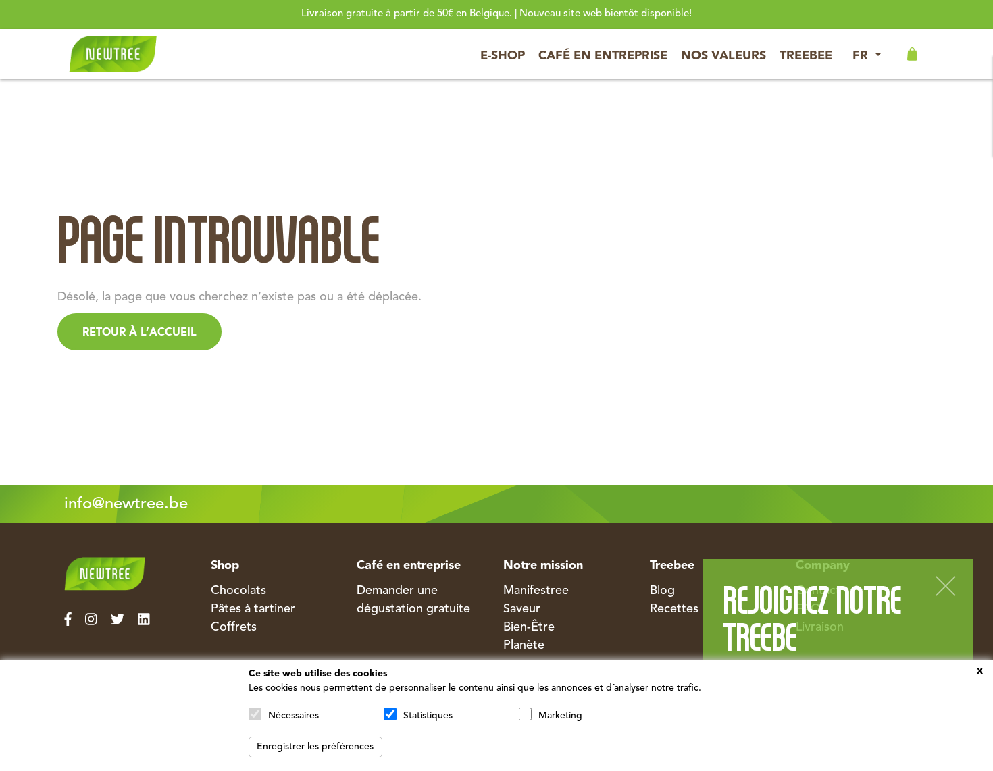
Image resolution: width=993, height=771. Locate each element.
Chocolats (238, 591)
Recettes (674, 609)
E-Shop (502, 56)
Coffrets (234, 627)
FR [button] (861, 56)
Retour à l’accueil (139, 332)
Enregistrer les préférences (315, 746)
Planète (523, 645)
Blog (662, 591)
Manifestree (536, 591)
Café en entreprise (602, 56)
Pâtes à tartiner (253, 609)
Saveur (521, 609)
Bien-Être (529, 627)
